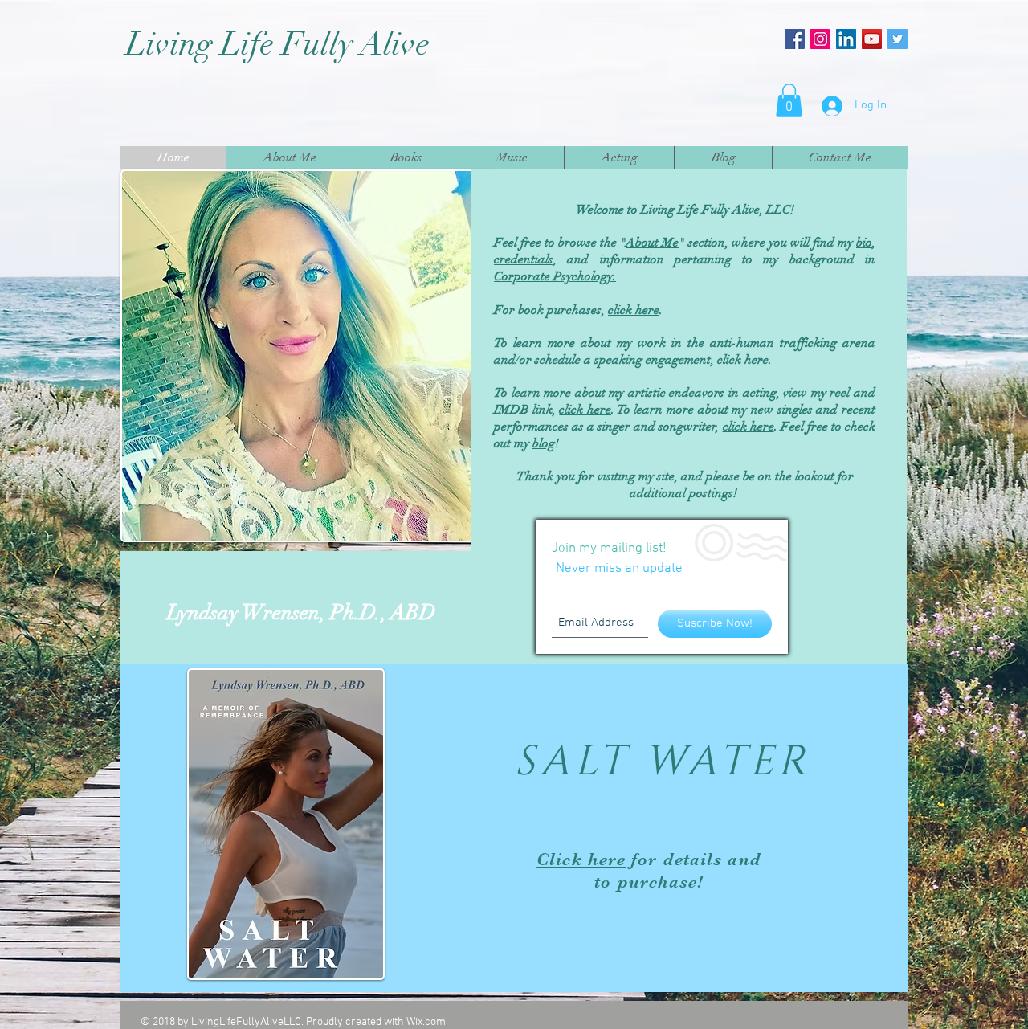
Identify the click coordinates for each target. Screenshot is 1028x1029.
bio (864, 243)
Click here (581, 859)
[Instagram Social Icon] (820, 39)
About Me (652, 243)
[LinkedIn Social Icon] (846, 39)
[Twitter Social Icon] (897, 39)
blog (543, 443)
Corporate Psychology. (555, 276)
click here (743, 360)
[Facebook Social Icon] (795, 39)
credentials (523, 259)
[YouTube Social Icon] (872, 39)
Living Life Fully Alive (282, 44)
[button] (789, 100)
